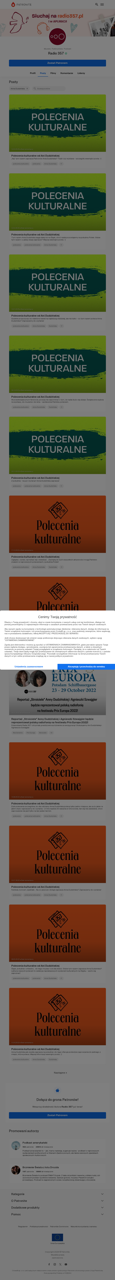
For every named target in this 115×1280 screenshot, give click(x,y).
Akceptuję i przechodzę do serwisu (86, 666)
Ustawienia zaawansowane (29, 666)
